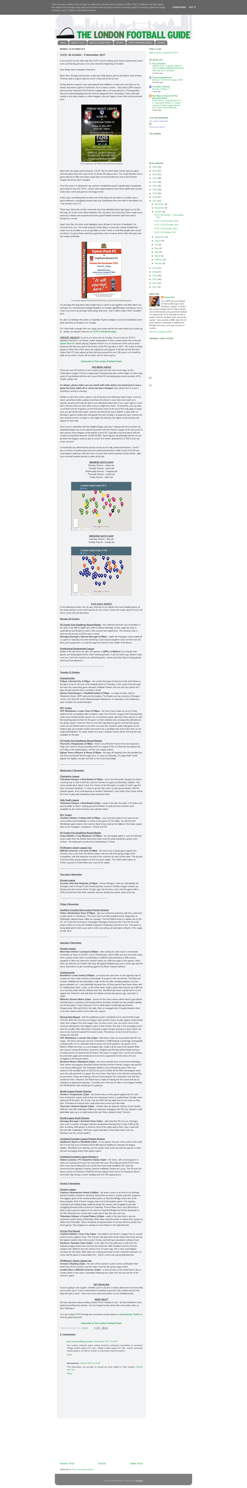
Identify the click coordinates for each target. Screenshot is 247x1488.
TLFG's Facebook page (104, 331)
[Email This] (95, 1328)
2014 (155, 276)
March (158, 256)
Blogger (139, 1481)
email (79, 1317)
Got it (192, 7)
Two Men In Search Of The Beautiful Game (165, 97)
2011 (154, 287)
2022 (155, 182)
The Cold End (159, 64)
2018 (155, 197)
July (157, 245)
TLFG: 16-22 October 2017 (166, 225)
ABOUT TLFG (78, 42)
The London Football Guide (158, 121)
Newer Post (67, 1463)
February (159, 260)
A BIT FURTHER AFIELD (140, 42)
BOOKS (161, 42)
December (160, 204)
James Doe (169, 297)
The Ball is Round (161, 87)
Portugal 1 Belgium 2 (161, 89)
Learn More (179, 7)
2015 (155, 272)
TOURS (120, 42)
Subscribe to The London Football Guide (101, 361)
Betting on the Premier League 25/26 (167, 80)
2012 (155, 283)
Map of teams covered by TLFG (163, 53)
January (159, 263)
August (158, 241)
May (157, 248)
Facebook (127, 1314)
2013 (155, 279)
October (159, 212)
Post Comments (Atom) (82, 1469)
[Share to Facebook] (103, 1328)
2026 (155, 167)
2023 (155, 178)
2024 (155, 174)
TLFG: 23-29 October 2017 (166, 221)
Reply (69, 1355)
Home (63, 42)
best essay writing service (79, 1341)
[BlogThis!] (98, 1328)
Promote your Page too (157, 127)
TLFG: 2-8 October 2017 (165, 232)
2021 (155, 186)
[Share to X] (101, 1328)
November (160, 208)
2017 (155, 201)
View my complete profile (160, 332)
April (157, 252)
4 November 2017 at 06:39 (105, 1341)
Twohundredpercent (162, 78)
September (160, 237)
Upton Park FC (67, 343)
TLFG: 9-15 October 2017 (166, 229)
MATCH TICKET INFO (100, 42)
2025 (155, 171)
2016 (155, 268)
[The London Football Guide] (150, 124)
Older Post (136, 1463)
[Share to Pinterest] (106, 1328)
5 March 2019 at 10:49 (90, 1363)
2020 (155, 189)
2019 (155, 193)
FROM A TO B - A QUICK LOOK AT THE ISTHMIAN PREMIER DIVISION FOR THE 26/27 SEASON (168, 68)
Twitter (136, 1314)
